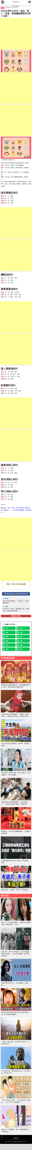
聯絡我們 (16, 1138)
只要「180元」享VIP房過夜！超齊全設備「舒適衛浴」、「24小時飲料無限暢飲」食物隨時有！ (16, 510)
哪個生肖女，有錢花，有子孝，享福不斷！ (15, 890)
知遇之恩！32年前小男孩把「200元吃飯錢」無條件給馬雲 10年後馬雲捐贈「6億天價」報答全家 (16, 954)
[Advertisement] (16, 34)
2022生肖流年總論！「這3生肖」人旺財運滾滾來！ (16, 602)
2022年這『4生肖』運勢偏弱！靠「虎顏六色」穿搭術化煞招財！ (16, 610)
